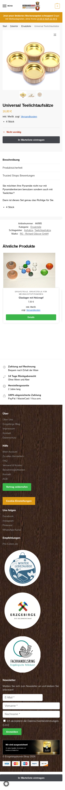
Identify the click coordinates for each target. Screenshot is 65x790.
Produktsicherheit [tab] (12, 167)
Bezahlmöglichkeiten (14, 469)
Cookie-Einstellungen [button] (19, 500)
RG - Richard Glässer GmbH (34, 233)
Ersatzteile (26, 26)
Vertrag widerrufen (17, 486)
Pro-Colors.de (10, 543)
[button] (57, 6)
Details (31, 317)
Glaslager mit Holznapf (31, 297)
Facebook (8, 516)
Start (5, 26)
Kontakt (7, 433)
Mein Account (10, 451)
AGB (5, 478)
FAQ (5, 460)
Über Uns (8, 419)
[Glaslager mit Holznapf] (31, 270)
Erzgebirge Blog (11, 424)
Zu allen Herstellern (13, 456)
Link (5, 724)
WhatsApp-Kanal (12, 529)
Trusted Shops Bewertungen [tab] (19, 175)
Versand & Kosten (12, 465)
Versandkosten (29, 116)
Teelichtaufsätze (42, 230)
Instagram (8, 520)
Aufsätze (28, 230)
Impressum (9, 428)
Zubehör (14, 26)
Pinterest (7, 525)
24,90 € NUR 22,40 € (47, 19)
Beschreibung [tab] (11, 159)
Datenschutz (9, 437)
